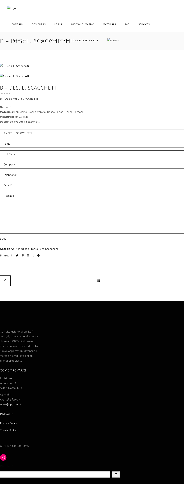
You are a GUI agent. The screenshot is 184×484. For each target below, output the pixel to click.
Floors (34, 248)
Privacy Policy (8, 423)
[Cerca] (116, 474)
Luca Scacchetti (48, 248)
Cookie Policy (8, 430)
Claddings (22, 248)
